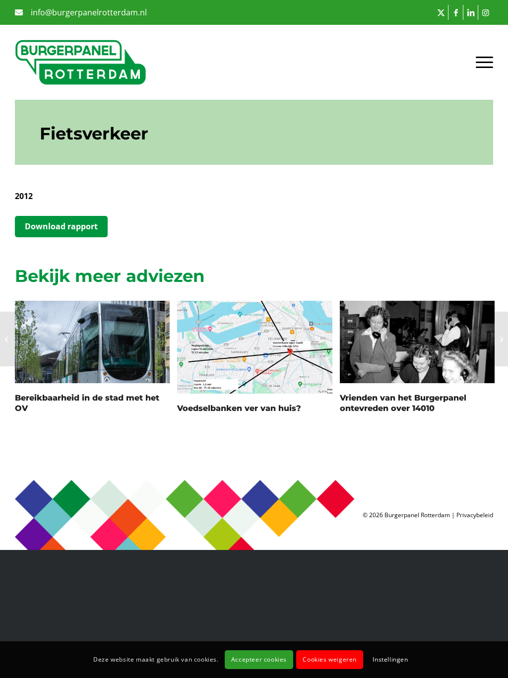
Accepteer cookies (259, 659)
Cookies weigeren (330, 659)
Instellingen (390, 659)
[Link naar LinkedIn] (470, 12)
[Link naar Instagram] (485, 12)
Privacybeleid (474, 515)
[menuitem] (81, 13)
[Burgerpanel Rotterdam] (80, 62)
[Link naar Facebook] (455, 12)
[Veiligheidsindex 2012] (7, 339)
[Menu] (479, 62)
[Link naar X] (441, 12)
